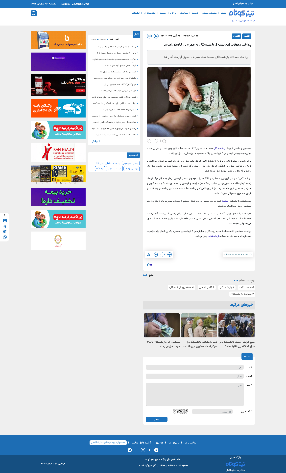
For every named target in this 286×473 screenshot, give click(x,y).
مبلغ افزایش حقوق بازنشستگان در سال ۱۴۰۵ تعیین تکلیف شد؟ (237, 344)
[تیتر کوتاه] (242, 13)
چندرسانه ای (150, 13)
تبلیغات (136, 13)
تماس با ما (190, 443)
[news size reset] (157, 141)
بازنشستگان (219, 148)
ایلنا (145, 275)
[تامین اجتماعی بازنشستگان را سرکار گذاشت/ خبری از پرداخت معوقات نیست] (199, 325)
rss (161, 443)
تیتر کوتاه (149, 459)
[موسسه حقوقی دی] (58, 109)
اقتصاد (224, 13)
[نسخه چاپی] (156, 36)
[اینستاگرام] (142, 450)
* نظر (249, 385)
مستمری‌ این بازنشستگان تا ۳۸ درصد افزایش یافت (163, 344)
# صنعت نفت (246, 287)
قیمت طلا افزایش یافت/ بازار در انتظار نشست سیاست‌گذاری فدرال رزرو (224, 21)
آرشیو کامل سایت (141, 443)
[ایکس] (130, 450)
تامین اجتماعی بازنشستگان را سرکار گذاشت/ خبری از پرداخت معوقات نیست (201, 344)
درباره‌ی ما (174, 443)
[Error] (148, 254)
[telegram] (5, 226)
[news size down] (164, 141)
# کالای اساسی (206, 287)
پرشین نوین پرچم (130, 163)
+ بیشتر (96, 141)
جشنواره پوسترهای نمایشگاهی (108, 443)
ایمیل (249, 376)
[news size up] (149, 141)
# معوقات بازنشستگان (242, 294)
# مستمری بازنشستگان (181, 287)
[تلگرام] (155, 450)
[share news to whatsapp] (162, 254)
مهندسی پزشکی (131, 169)
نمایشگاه (100, 169)
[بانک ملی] (58, 41)
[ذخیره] (149, 36)
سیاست (184, 13)
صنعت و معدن (209, 13)
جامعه (163, 13)
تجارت (195, 13)
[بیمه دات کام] (58, 63)
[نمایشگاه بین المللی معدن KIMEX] (58, 175)
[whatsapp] (5, 237)
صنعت (224, 201)
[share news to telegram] (169, 254)
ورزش (173, 13)
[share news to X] (155, 254)
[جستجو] (34, 13)
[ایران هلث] (58, 153)
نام (250, 367)
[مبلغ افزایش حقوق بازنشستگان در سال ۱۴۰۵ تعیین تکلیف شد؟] (236, 325)
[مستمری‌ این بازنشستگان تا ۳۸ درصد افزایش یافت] (162, 325)
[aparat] (5, 231)
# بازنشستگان (227, 287)
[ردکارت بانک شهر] (58, 86)
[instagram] (5, 220)
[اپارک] (58, 131)
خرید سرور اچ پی (114, 169)
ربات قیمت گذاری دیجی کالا (108, 163)
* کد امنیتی (246, 411)
